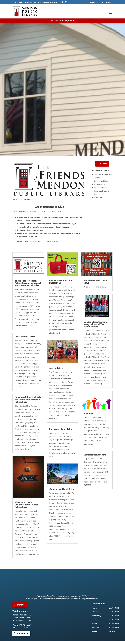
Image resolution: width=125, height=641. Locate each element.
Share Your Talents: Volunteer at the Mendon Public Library (26, 504)
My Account (94, 2)
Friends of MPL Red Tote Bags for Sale (60, 281)
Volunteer (98, 197)
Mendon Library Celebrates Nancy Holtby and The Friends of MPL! (96, 324)
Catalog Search (107, 2)
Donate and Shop (101, 181)
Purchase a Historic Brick (60, 429)
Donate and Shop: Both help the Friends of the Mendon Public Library (28, 399)
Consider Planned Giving (95, 454)
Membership (99, 184)
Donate (103, 163)
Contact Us (22, 633)
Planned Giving (100, 187)
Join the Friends (56, 368)
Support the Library (100, 170)
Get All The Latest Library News (95, 281)
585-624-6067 (19, 2)
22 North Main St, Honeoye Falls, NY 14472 (42, 2)
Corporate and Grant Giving (61, 489)
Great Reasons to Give (49, 207)
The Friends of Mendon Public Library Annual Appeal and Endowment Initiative (28, 283)
